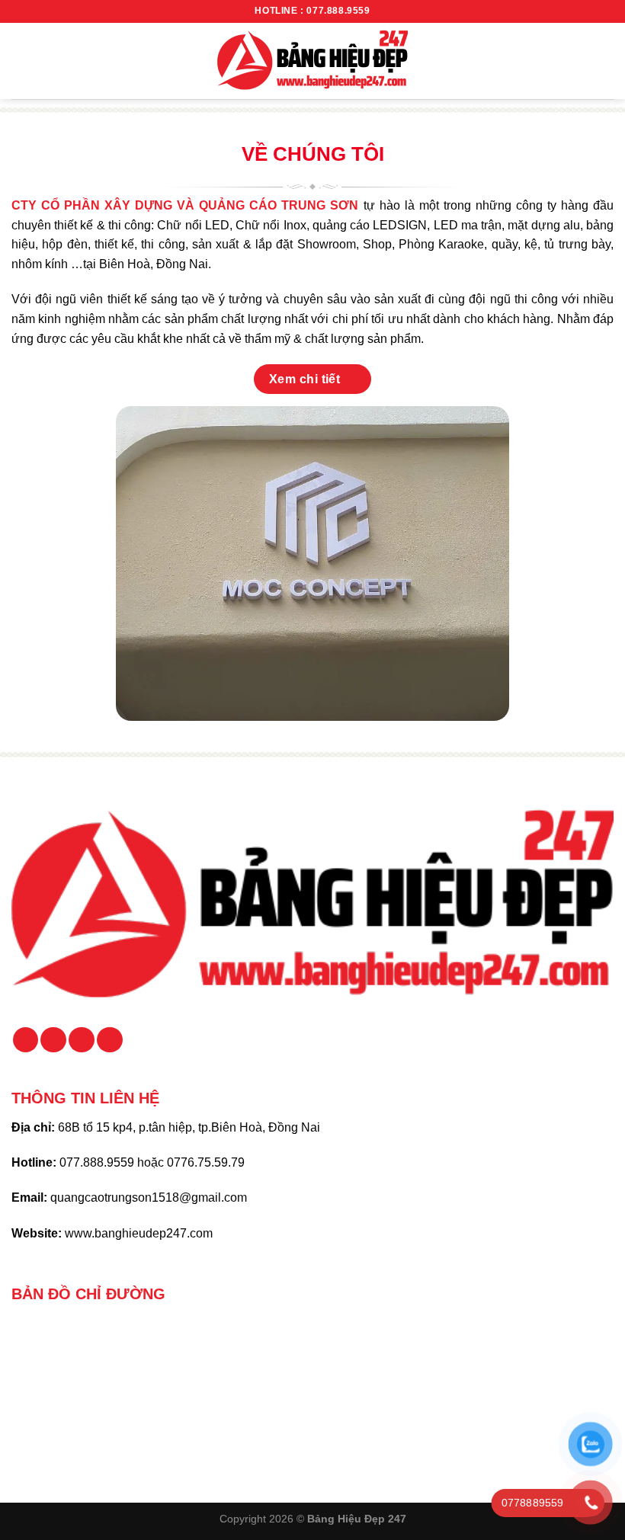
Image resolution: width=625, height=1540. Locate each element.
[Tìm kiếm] (607, 60)
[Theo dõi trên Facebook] (26, 1040)
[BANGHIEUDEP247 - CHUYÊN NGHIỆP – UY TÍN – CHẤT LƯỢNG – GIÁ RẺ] (312, 61)
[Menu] (20, 60)
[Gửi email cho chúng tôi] (53, 1040)
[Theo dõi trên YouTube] (110, 1040)
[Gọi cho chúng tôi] (82, 1040)
